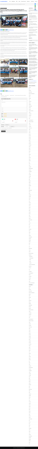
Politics (17, 1)
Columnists (30, 115)
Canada (29, 112)
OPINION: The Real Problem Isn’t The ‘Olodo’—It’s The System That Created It (33, 45)
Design (29, 132)
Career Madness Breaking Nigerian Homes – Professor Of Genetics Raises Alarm (33, 25)
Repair (29, 210)
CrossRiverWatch (3, 1)
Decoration (30, 126)
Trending (30, 235)
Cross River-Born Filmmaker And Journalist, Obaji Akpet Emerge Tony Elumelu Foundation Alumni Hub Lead (33, 16)
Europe (29, 140)
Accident (30, 87)
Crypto (29, 123)
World (29, 243)
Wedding (30, 439)
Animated (30, 98)
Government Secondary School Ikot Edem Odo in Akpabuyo (20, 95)
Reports (30, 259)
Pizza (29, 199)
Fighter (29, 347)
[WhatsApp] (36, 6)
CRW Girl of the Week (31, 121)
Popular (29, 207)
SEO (29, 221)
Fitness (29, 151)
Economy (30, 135)
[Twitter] (36, 4)
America (30, 294)
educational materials (12, 95)
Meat (29, 179)
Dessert (30, 333)
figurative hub (30, 61)
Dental (29, 129)
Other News (28, 1)
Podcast (30, 202)
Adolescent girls (2, 95)
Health (30, 261)
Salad (29, 215)
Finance (29, 149)
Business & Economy (23, 1)
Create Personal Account (31, 47)
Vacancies (30, 238)
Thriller (29, 232)
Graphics (30, 160)
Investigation (30, 171)
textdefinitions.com (31, 64)
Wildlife (29, 241)
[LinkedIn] (36, 9)
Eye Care (30, 143)
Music (29, 188)
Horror (29, 165)
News (29, 193)
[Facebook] (36, 3)
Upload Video (2, 126)
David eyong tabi (30, 58)
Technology (30, 229)
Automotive (30, 101)
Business (30, 107)
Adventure (30, 90)
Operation (30, 196)
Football (30, 154)
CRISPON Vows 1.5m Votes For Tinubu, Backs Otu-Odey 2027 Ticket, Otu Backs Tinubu (33, 11)
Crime (29, 118)
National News (30, 190)
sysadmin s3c (2, 13)
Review (29, 213)
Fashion (29, 146)
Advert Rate (32, 1)
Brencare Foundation (7, 95)
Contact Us (36, 1)
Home (10, 1)
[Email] (36, 8)
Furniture (30, 157)
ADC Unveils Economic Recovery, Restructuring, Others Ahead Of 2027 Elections (32, 35)
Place (29, 201)
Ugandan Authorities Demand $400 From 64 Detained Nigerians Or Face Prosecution (33, 56)
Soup (29, 224)
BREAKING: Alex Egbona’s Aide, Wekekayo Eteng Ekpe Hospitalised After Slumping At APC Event (33, 59)
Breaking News (13, 1)
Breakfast (30, 104)
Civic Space (30, 276)
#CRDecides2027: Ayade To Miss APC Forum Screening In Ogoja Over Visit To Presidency (33, 65)
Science (30, 216)
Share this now (11, 29)
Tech (29, 227)
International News (31, 168)
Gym (29, 162)
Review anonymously (4, 129)
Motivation (30, 185)
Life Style (30, 174)
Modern (29, 182)
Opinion (19, 1)
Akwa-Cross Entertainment (31, 93)
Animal (29, 96)
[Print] (36, 7)
